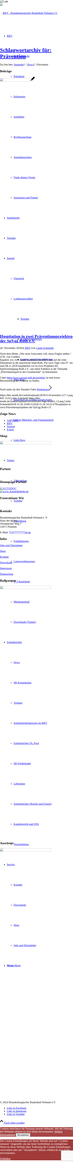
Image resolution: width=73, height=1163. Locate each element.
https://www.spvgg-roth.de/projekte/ (26, 377)
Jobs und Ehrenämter (11, 545)
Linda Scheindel (45, 348)
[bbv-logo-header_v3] (29, 13)
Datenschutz (6, 574)
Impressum (6, 568)
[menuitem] (43, 420)
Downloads (6, 562)
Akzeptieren (23, 1135)
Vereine (11, 426)
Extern (10, 429)
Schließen (5, 1158)
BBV (28, 348)
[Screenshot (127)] (17, 80)
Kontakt (4, 556)
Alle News (12, 420)
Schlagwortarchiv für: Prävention (25, 53)
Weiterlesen (43, 389)
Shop (3, 551)
